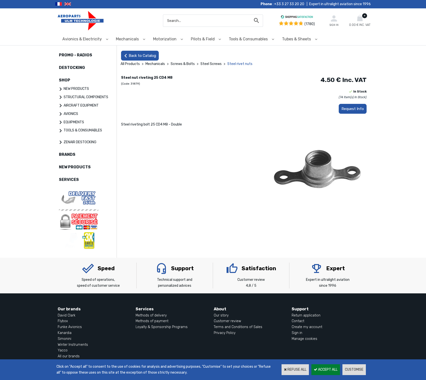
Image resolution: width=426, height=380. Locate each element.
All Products (130, 64)
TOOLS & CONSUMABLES (83, 130)
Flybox (63, 321)
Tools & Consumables (248, 39)
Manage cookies (304, 339)
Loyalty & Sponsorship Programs (162, 327)
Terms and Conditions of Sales (238, 327)
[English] (73, 4)
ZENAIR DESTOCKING (80, 142)
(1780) (309, 24)
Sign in (297, 333)
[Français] (59, 4)
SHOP (64, 80)
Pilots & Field (203, 39)
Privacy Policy (224, 333)
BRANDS (67, 154)
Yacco (63, 350)
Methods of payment (152, 321)
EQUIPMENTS (74, 122)
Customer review (227, 321)
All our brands (69, 356)
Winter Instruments (73, 345)
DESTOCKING (72, 67)
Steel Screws (211, 64)
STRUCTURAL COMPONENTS (86, 97)
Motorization (165, 39)
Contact (298, 321)
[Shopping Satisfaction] (297, 18)
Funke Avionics (70, 327)
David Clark (66, 315)
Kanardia (64, 333)
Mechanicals (127, 39)
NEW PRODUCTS (76, 89)
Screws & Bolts (183, 64)
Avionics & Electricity (82, 39)
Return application (306, 315)
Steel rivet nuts (239, 64)
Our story (221, 315)
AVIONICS (71, 114)
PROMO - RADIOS (75, 55)
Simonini (64, 339)
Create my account (307, 327)
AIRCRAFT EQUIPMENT (81, 105)
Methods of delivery (151, 315)
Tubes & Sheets (296, 39)
